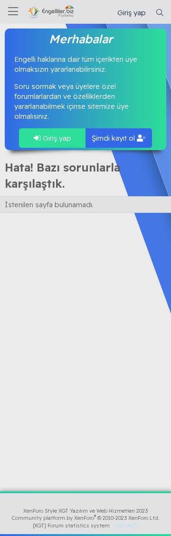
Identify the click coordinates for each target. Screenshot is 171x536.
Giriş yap (56, 138)
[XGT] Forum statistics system (85, 525)
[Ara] (160, 12)
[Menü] (13, 12)
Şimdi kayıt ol (114, 138)
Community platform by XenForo (86, 518)
